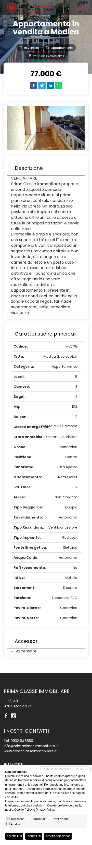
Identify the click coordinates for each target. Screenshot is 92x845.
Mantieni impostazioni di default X (65, 769)
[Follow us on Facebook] (7, 716)
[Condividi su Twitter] (42, 85)
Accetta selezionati (57, 836)
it (67, 9)
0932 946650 (22, 740)
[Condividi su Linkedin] (50, 85)
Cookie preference (59, 805)
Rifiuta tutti (34, 836)
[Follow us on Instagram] (14, 716)
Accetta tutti (14, 836)
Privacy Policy (45, 809)
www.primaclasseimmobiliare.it (30, 751)
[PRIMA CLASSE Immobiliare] (29, 6)
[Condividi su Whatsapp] (58, 85)
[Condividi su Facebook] (33, 85)
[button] (13, 128)
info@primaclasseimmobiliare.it (31, 745)
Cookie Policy (23, 809)
